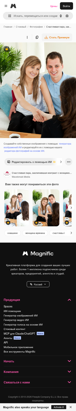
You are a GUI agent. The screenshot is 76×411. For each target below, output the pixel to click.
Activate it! (59, 407)
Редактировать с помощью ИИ (29, 162)
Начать (9, 361)
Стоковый (21, 26)
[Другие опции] (27, 37)
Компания (11, 372)
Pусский (38, 284)
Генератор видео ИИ (16, 320)
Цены (53, 6)
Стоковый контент (14, 329)
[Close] (70, 407)
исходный (24, 49)
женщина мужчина (35, 232)
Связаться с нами (17, 382)
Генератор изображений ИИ (21, 315)
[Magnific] (38, 254)
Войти (66, 6)
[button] (38, 284)
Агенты (12, 338)
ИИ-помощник (12, 311)
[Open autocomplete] (8, 15)
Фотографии (36, 26)
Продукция (12, 300)
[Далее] (61, 161)
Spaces (8, 306)
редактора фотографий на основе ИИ (24, 150)
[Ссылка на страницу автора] (7, 174)
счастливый (59, 232)
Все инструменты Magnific (19, 351)
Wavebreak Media (21, 176)
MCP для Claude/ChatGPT (23, 333)
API (6, 342)
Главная (8, 26)
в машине (13, 232)
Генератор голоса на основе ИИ (23, 324)
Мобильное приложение (18, 347)
